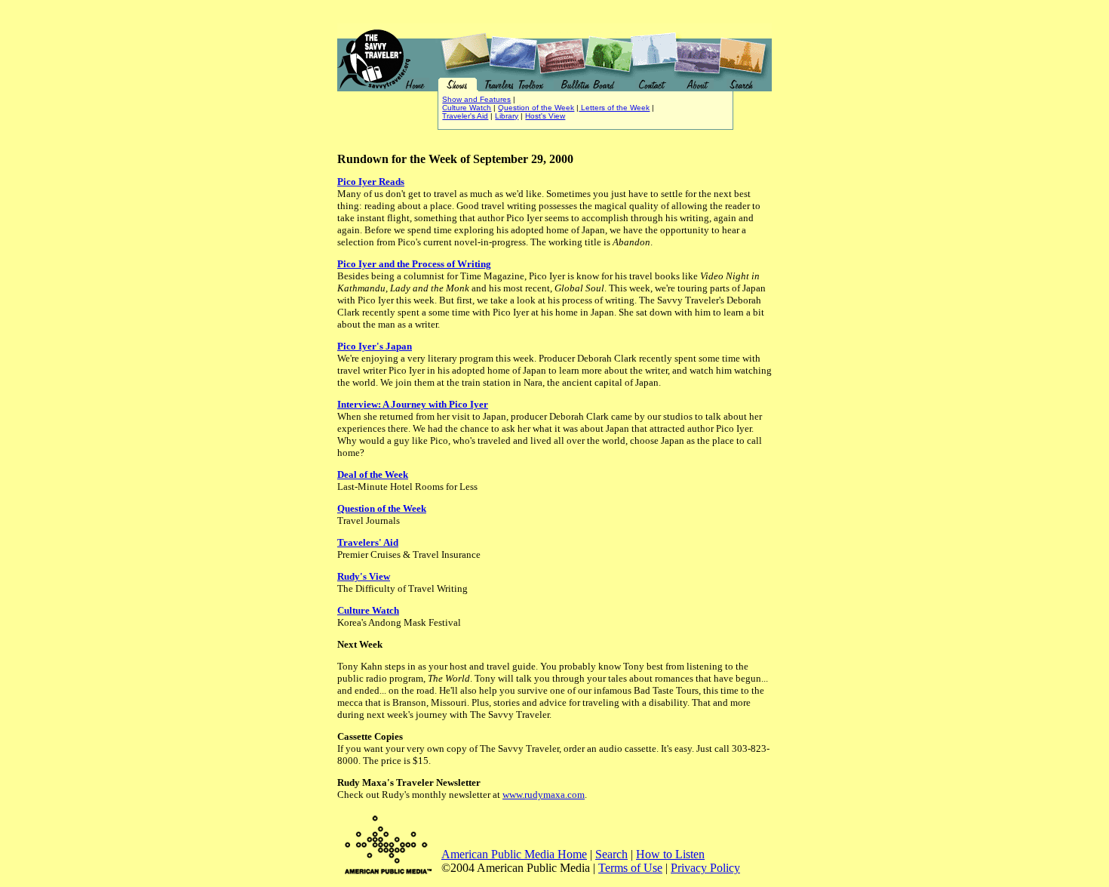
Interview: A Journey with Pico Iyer (412, 404)
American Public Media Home (514, 854)
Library (506, 116)
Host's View (545, 116)
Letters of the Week (614, 107)
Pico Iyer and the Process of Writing (414, 263)
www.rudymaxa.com (543, 794)
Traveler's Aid (465, 116)
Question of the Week (536, 107)
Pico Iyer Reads (370, 181)
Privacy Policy (705, 867)
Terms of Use (630, 867)
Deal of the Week (372, 474)
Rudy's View (363, 576)
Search (611, 854)
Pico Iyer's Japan (374, 346)
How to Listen (670, 854)
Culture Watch (466, 107)
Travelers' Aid (367, 542)
